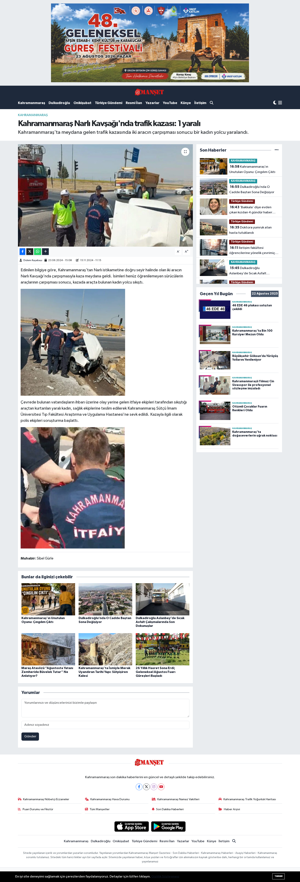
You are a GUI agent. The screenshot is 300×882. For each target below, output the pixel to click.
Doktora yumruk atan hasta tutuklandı (250, 230)
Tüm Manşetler (100, 809)
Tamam (278, 876)
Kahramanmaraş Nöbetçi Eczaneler (46, 799)
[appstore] (131, 826)
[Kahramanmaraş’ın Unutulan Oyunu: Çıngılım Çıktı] (48, 599)
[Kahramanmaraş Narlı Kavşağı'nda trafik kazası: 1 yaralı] (105, 195)
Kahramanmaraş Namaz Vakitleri (178, 799)
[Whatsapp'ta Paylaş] (37, 251)
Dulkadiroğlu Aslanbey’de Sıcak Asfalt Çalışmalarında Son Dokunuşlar (160, 621)
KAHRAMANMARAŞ (33, 115)
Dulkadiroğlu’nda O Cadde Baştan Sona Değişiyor (251, 189)
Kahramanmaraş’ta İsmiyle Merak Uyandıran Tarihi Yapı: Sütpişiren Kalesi (104, 671)
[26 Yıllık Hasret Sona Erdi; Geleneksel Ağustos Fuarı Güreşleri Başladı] (162, 649)
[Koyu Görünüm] (275, 103)
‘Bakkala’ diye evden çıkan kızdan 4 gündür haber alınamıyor (250, 210)
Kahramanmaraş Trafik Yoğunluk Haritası (249, 799)
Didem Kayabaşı (32, 260)
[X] (146, 786)
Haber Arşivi (232, 809)
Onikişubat (82, 103)
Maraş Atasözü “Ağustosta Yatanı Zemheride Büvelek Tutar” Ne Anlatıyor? (47, 671)
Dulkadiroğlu (59, 103)
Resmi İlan (134, 103)
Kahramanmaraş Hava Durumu (110, 799)
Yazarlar (152, 103)
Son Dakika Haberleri (170, 809)
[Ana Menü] (280, 103)
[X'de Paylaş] (29, 251)
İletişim (200, 103)
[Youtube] (161, 786)
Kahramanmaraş (31, 103)
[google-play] (168, 826)
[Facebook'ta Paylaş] (22, 251)
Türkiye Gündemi (108, 103)
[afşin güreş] (150, 42)
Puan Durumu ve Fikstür (38, 809)
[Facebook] (139, 786)
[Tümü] (277, 150)
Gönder (30, 736)
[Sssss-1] (73, 342)
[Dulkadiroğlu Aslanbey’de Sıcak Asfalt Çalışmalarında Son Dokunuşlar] (162, 599)
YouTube (170, 103)
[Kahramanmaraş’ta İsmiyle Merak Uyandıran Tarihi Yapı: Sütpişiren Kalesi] (105, 649)
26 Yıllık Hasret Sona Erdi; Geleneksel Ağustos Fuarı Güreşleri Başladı (155, 671)
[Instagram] (153, 786)
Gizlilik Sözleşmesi (165, 876)
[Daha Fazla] (45, 251)
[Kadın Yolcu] (73, 487)
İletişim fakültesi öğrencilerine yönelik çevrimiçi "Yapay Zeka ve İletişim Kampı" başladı (252, 251)
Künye (186, 103)
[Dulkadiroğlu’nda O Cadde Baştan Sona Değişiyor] (105, 599)
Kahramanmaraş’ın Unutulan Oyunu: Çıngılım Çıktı (252, 169)
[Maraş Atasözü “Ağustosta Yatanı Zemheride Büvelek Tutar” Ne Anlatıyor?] (48, 649)
